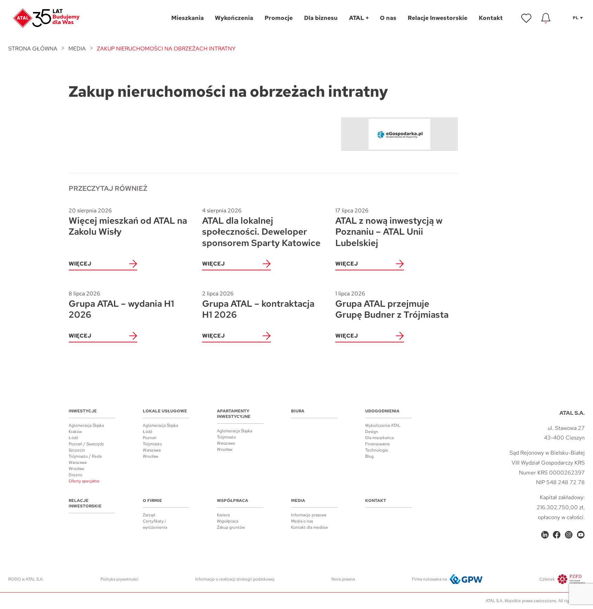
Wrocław (76, 468)
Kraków (75, 431)
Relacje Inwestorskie (85, 503)
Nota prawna (343, 579)
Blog (369, 456)
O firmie (152, 500)
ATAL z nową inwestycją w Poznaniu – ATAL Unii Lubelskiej (388, 227)
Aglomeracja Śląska (86, 425)
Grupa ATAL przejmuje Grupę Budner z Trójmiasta (392, 305)
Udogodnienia (382, 411)
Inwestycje (83, 411)
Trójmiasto (152, 444)
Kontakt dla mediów (309, 527)
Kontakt (375, 500)
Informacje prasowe (309, 515)
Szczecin (77, 450)
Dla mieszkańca (379, 438)
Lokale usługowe (165, 411)
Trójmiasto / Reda (85, 456)
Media (77, 48)
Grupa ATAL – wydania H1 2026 (121, 305)
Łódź (73, 438)
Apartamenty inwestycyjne (234, 413)
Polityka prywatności (119, 579)
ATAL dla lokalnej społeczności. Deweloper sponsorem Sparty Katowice (261, 227)
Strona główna (32, 48)
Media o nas (302, 521)
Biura (297, 411)
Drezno (75, 475)
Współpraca (232, 500)
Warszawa (77, 462)
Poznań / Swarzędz (86, 444)
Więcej (80, 263)
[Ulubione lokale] (526, 18)
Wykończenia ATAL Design (382, 428)
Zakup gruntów (231, 527)
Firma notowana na (429, 579)
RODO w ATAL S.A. (26, 579)
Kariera (223, 515)
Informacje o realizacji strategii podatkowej (235, 579)
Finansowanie (377, 444)
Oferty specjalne (84, 481)
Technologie (376, 450)
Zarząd (149, 515)
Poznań (149, 438)
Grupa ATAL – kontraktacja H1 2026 (258, 305)
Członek (547, 579)
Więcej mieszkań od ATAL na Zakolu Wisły (128, 222)
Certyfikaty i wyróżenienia (155, 524)
